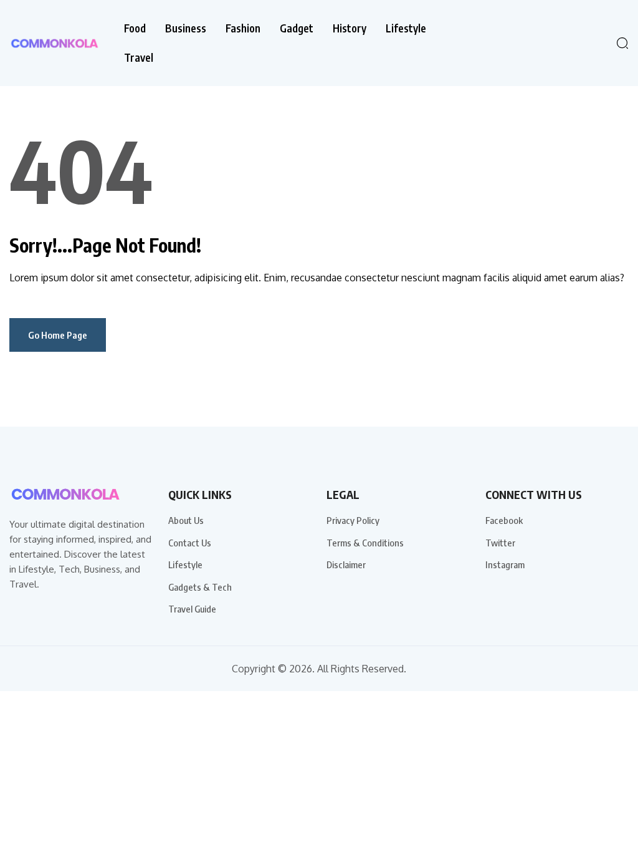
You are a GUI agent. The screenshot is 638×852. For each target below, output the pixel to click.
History (349, 28)
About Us (186, 520)
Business (185, 28)
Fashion (243, 28)
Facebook (504, 520)
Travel (138, 57)
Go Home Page (57, 335)
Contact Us (189, 542)
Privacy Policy (352, 520)
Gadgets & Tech (200, 587)
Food (135, 28)
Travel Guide (192, 608)
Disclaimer (346, 564)
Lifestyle (406, 28)
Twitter (500, 542)
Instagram (505, 564)
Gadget (296, 28)
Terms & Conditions (365, 542)
